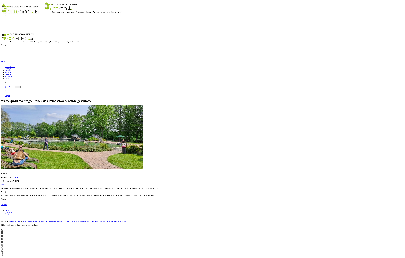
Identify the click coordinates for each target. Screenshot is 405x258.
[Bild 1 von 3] (72, 168)
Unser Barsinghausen (29, 221)
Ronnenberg (9, 72)
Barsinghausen (10, 67)
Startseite (8, 65)
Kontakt (7, 210)
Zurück (3, 185)
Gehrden (8, 70)
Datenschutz (9, 218)
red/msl (16, 177)
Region (7, 78)
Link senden (5, 203)
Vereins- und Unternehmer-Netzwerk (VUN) (54, 221)
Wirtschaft (8, 76)
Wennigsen (8, 69)
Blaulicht (8, 74)
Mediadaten (9, 212)
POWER (95, 221)
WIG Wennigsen (14, 221)
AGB (7, 214)
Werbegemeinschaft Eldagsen (80, 221)
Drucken (4, 205)
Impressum (8, 216)
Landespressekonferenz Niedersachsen (113, 221)
